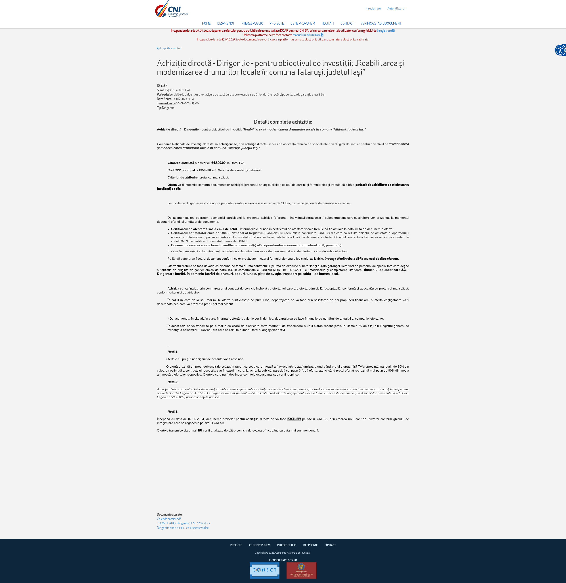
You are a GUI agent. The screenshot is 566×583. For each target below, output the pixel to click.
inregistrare (384, 31)
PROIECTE (236, 545)
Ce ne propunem (303, 23)
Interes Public (252, 23)
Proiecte (277, 23)
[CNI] (171, 9)
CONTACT (330, 545)
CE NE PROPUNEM (259, 545)
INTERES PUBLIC (286, 545)
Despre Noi (225, 23)
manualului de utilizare (307, 35)
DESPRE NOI (310, 545)
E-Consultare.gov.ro (283, 560)
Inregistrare (373, 8)
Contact (347, 23)
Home (206, 23)
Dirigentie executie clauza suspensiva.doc (182, 528)
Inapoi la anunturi (171, 48)
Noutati (328, 23)
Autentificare (395, 8)
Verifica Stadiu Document (381, 23)
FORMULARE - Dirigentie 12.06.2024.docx (183, 523)
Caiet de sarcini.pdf (169, 519)
